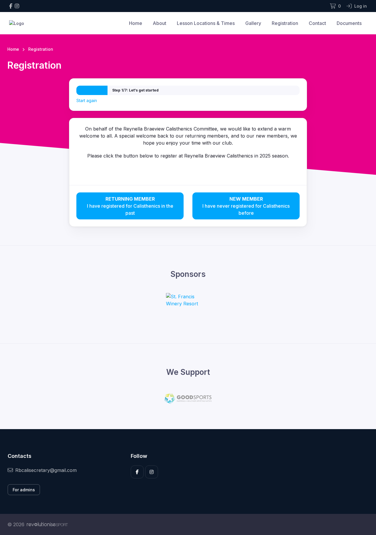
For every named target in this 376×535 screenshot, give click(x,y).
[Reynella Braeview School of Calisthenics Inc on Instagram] (17, 6)
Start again (86, 100)
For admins (24, 489)
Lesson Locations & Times (206, 23)
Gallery (253, 23)
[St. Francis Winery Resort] (188, 300)
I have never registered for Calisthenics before (246, 206)
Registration (285, 23)
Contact (317, 23)
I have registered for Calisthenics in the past (130, 206)
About (159, 23)
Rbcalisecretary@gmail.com (46, 470)
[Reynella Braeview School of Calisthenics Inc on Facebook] (10, 6)
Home (135, 23)
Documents (349, 23)
